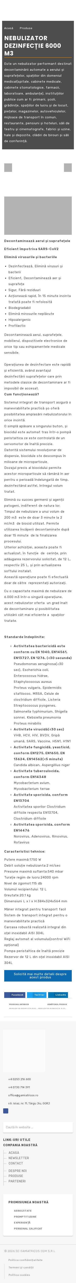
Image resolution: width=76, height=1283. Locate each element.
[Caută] (65, 1127)
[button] (8, 167)
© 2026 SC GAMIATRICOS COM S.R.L (29, 1251)
